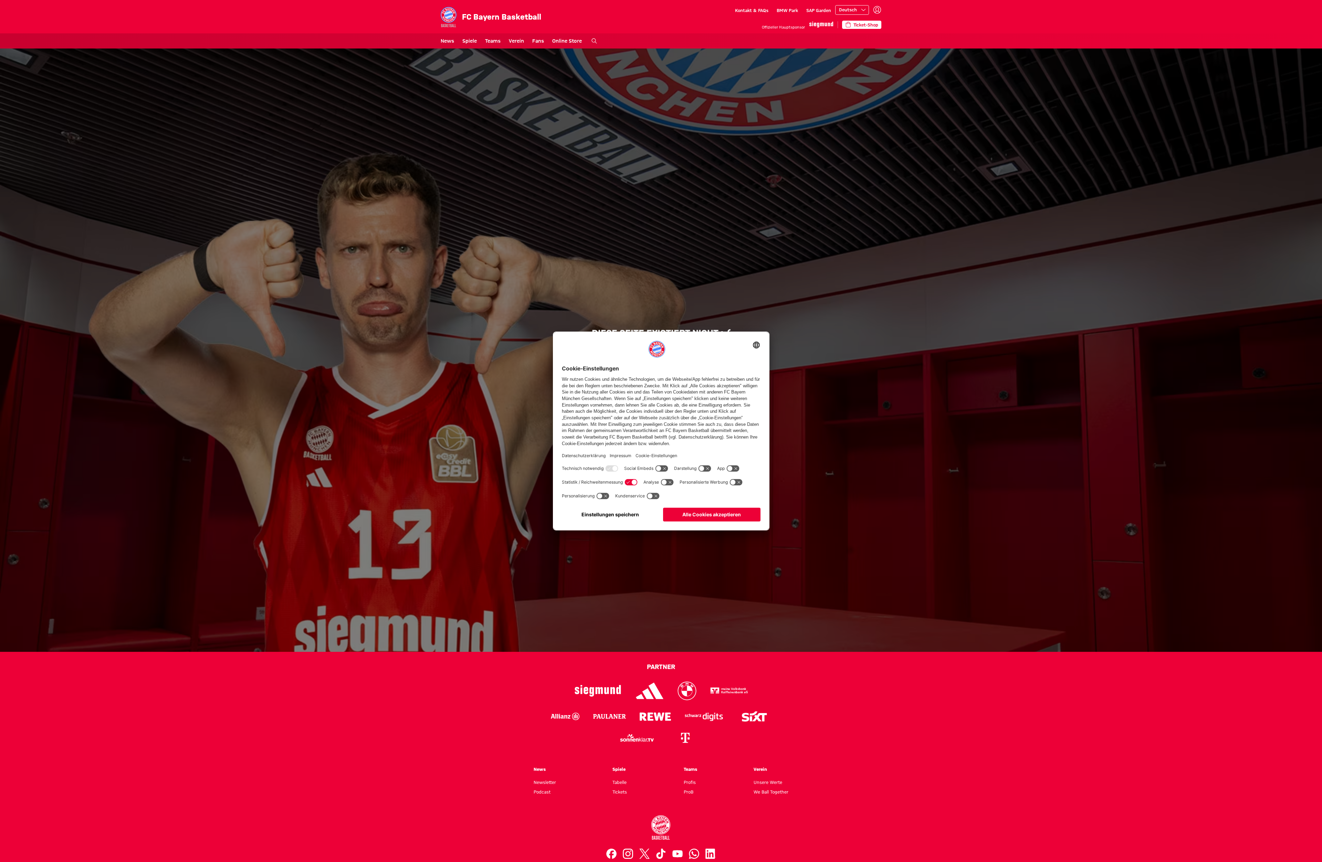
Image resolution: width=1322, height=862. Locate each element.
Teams (493, 41)
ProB (688, 791)
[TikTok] (661, 853)
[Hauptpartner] (821, 24)
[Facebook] (611, 853)
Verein (516, 41)
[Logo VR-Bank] (729, 690)
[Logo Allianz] (565, 716)
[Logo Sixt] (754, 716)
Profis (690, 782)
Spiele (469, 41)
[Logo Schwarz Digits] (704, 716)
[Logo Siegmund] (598, 690)
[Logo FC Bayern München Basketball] (661, 827)
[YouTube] (677, 853)
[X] (644, 853)
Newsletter (545, 782)
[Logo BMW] (687, 690)
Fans (538, 41)
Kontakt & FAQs (751, 10)
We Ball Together (771, 791)
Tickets (619, 791)
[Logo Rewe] (655, 716)
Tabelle (619, 782)
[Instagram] (627, 853)
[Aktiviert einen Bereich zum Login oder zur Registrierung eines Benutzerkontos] (877, 10)
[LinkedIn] (710, 853)
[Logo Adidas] (650, 690)
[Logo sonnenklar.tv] (637, 738)
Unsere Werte (768, 782)
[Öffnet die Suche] (594, 41)
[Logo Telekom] (685, 738)
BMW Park (787, 10)
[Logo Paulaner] (609, 716)
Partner (661, 666)
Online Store (567, 41)
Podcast (542, 791)
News (447, 41)
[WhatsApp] (694, 853)
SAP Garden (818, 10)
